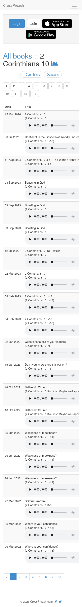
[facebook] (56, 601)
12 (25, 94)
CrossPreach (13, 5)
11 (16, 94)
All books (17, 55)
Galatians (53, 74)
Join (33, 23)
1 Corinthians (31, 74)
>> (60, 577)
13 (34, 94)
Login (17, 23)
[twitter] (60, 601)
